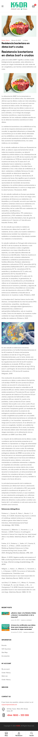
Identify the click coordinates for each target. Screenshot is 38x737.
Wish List (4, 676)
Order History (6, 672)
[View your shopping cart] (33, 6)
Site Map (5, 652)
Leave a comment (26, 620)
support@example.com (9, 704)
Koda (26, 40)
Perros (8, 40)
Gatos (3, 40)
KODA (18, 726)
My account (6, 669)
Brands (4, 645)
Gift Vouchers (6, 649)
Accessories (6, 656)
